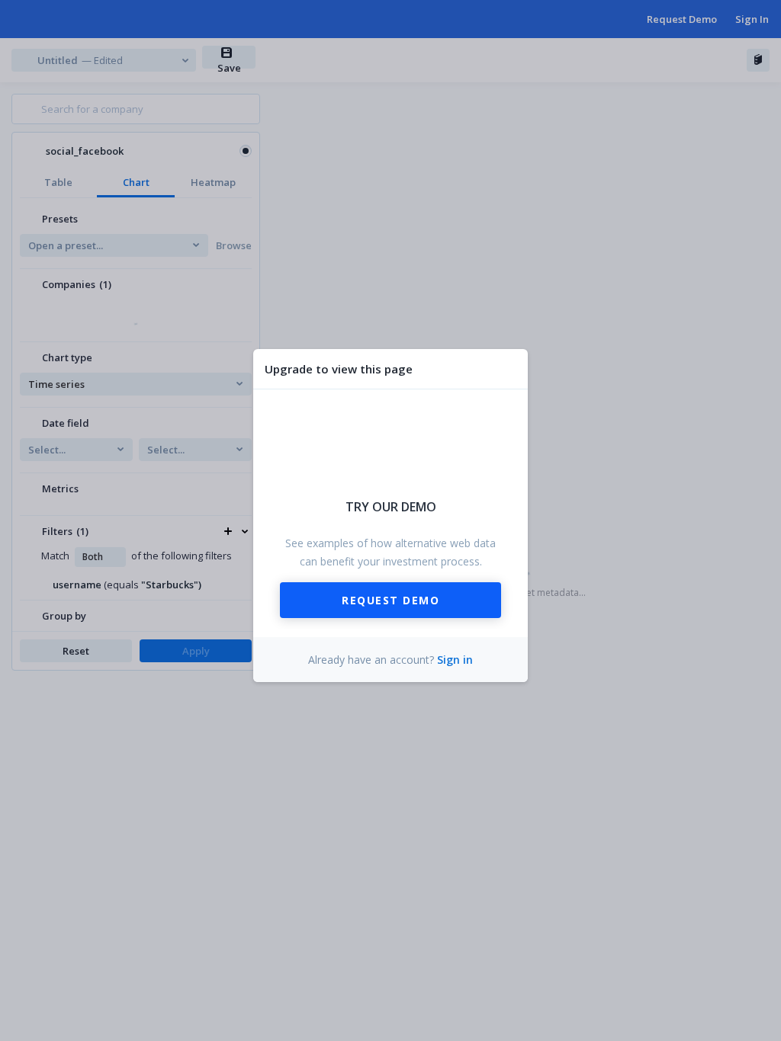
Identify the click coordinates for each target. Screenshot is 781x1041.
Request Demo (390, 600)
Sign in (455, 659)
